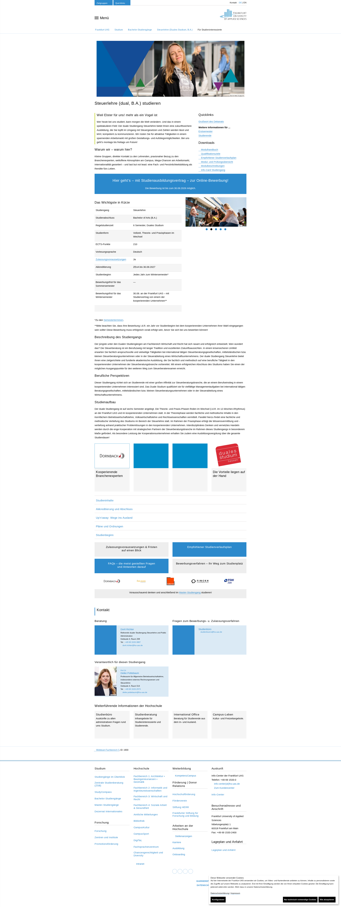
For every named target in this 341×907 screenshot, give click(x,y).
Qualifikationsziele (210, 153)
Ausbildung (178, 848)
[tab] (207, 229)
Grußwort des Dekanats (211, 121)
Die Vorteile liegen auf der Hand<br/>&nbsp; (229, 468)
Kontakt (233, 2)
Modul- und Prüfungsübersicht (217, 162)
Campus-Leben (229, 725)
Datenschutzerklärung (220, 893)
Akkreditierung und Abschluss (114, 509)
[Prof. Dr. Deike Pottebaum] (106, 681)
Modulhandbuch (209, 149)
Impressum (235, 893)
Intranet (140, 864)
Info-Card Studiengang (213, 170)
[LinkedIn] (180, 871)
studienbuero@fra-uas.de (211, 632)
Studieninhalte (104, 500)
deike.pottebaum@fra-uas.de (134, 692)
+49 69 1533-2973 (133, 689)
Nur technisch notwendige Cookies (300, 899)
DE (240, 2)
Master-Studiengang (190, 592)
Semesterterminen (113, 320)
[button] (187, 212)
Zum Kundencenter (224, 788)
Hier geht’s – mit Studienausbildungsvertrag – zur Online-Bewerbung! (171, 181)
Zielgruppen (102, 3)
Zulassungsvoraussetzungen (111, 259)
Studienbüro (112, 725)
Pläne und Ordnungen (109, 526)
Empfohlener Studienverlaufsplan (218, 157)
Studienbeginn (105, 535)
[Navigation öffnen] (97, 17)
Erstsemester (205, 131)
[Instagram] (185, 871)
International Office (190, 725)
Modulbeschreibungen (213, 166)
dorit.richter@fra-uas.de (132, 645)
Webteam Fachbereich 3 (107, 750)
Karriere (176, 842)
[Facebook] (174, 871)
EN (244, 2)
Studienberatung (151, 725)
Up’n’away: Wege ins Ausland (114, 517)
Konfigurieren (218, 899)
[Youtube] (190, 871)
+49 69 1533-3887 (133, 642)
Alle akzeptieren (327, 899)
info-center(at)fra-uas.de (227, 783)
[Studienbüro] (183, 640)
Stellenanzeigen (183, 836)
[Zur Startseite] (233, 14)
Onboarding (178, 854)
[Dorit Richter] (106, 640)
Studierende (204, 135)
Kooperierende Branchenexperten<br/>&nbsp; (112, 481)
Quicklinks (120, 3)
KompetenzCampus (185, 775)
